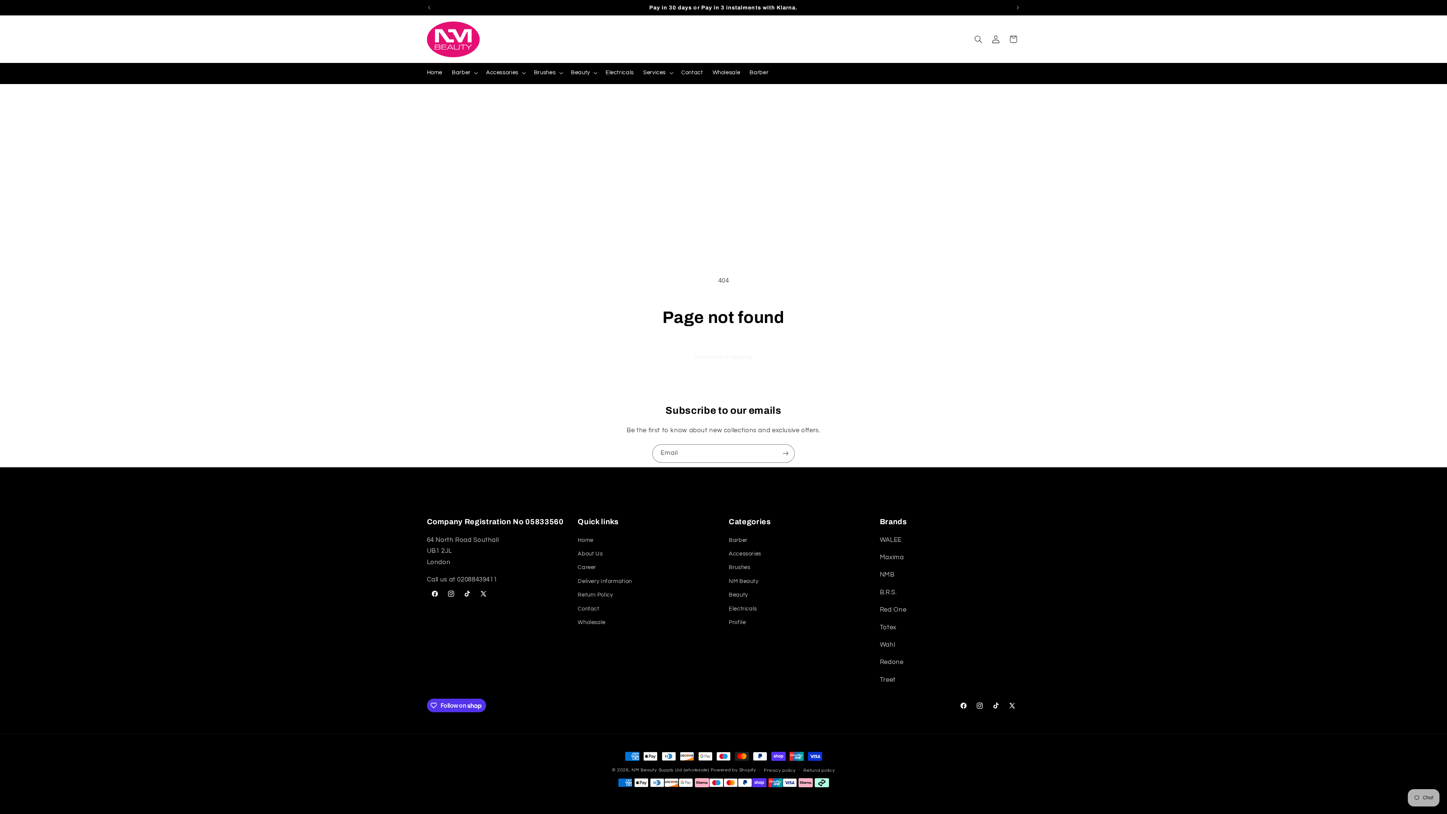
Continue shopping (724, 357)
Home (585, 540)
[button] (464, 72)
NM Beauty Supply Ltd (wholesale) (670, 770)
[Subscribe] (785, 453)
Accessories (745, 554)
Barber (738, 540)
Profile (737, 622)
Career (587, 567)
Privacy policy (779, 770)
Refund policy (819, 770)
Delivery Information (605, 581)
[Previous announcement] (429, 7)
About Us (590, 554)
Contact (588, 609)
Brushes (739, 567)
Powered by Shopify (733, 770)
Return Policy (595, 595)
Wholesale (592, 622)
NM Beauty (744, 581)
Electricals (743, 609)
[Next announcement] (1018, 7)
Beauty (738, 595)
